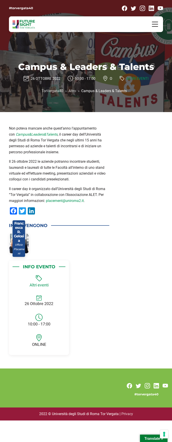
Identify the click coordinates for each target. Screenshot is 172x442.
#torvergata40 (21, 8)
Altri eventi (137, 78)
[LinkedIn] (151, 8)
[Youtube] (160, 8)
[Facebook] (124, 8)
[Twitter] (133, 8)
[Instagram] (142, 8)
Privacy (127, 414)
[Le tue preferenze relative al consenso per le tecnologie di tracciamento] (164, 434)
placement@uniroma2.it (65, 201)
